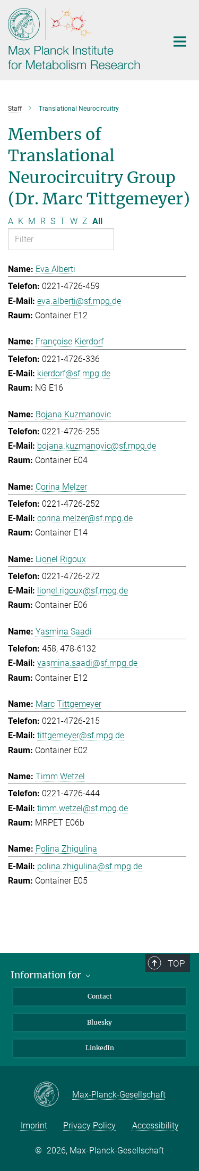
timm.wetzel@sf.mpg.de (82, 808)
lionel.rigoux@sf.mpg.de (82, 591)
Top (176, 963)
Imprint (34, 1125)
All (97, 221)
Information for (47, 975)
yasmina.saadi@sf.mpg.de (87, 663)
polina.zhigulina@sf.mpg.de (89, 866)
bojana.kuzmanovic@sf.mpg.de (96, 446)
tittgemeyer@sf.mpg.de (80, 735)
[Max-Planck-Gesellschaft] (52, 1095)
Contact (100, 996)
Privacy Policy (89, 1125)
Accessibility (155, 1125)
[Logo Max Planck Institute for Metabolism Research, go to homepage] (79, 39)
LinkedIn (99, 1048)
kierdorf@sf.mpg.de (73, 373)
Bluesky (99, 1022)
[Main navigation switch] (180, 41)
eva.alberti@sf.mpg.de (79, 301)
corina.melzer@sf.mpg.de (85, 518)
